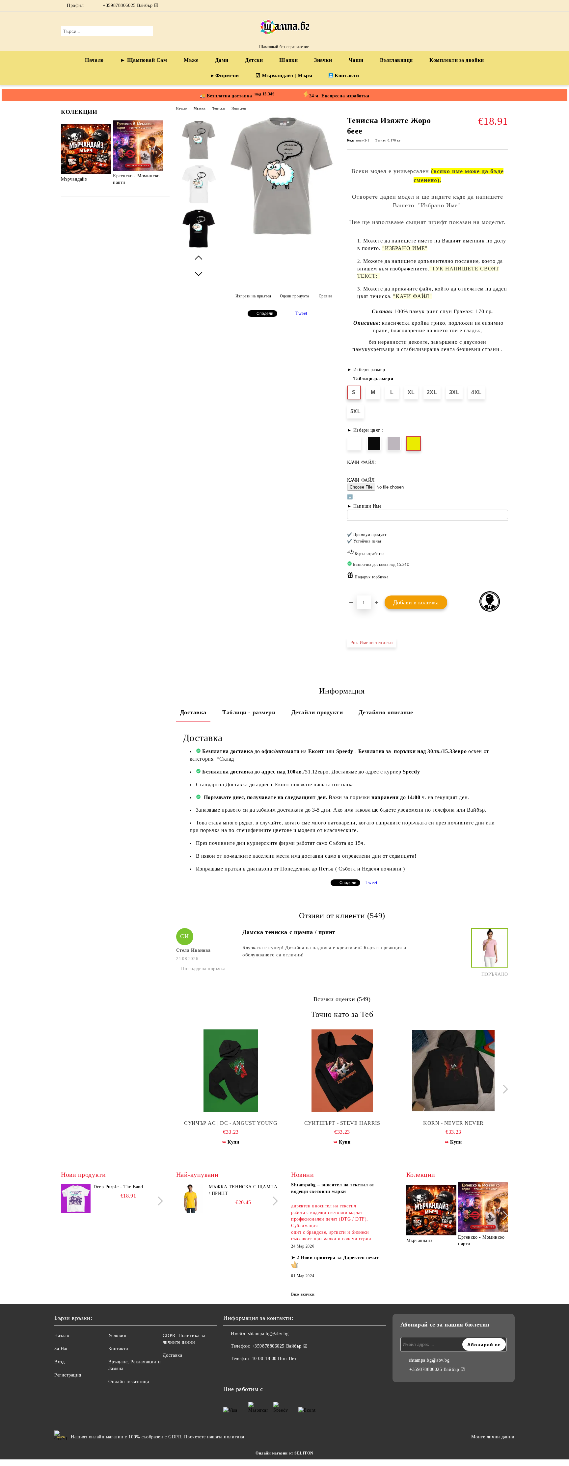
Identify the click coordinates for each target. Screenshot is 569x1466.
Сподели (265, 313)
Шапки (288, 60)
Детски (254, 60)
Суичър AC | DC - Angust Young (230, 1123)
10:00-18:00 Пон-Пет (274, 1358)
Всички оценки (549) (342, 999)
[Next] (158, 152)
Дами (222, 60)
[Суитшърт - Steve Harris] (342, 1070)
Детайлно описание (386, 712)
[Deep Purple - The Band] (76, 1198)
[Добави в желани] (503, 558)
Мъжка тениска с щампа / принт (243, 1190)
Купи (233, 1142)
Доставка (193, 712)
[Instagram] (504, 5)
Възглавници (396, 60)
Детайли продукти (317, 712)
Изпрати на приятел (253, 296)
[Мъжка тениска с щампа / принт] (191, 1198)
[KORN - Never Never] (453, 1070)
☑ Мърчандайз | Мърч (284, 75)
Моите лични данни (493, 1436)
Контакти (347, 75)
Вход (59, 1361)
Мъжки (200, 108)
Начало (94, 60)
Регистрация (67, 1375)
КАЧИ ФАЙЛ (361, 480)
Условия (117, 1335)
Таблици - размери (249, 712)
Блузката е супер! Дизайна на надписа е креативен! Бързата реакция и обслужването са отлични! (324, 951)
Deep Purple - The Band (118, 1186)
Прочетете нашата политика (214, 1436)
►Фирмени (224, 75)
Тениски (218, 108)
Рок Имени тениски (371, 642)
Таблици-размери (373, 378)
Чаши (356, 60)
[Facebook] (494, 5)
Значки (323, 60)
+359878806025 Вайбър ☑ (130, 5)
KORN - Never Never (453, 1123)
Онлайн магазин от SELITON (284, 1453)
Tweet (301, 313)
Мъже (191, 60)
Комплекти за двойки (456, 60)
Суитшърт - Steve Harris (342, 1123)
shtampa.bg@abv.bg (268, 1333)
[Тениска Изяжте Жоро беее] (281, 234)
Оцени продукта (294, 296)
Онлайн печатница (128, 1381)
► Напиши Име (364, 506)
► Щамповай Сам (143, 60)
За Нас (61, 1348)
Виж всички (303, 1294)
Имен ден (238, 108)
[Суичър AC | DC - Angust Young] (231, 1070)
